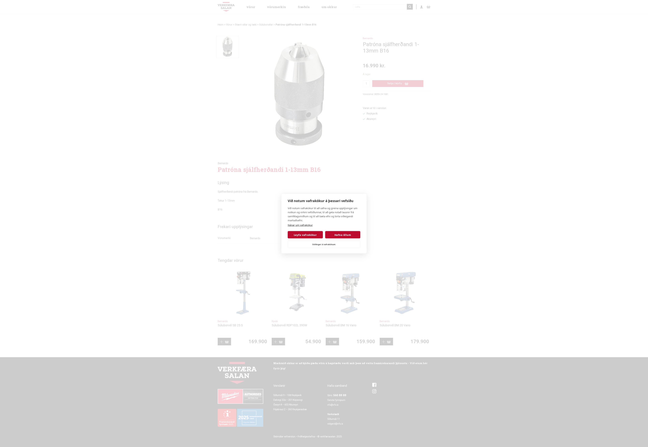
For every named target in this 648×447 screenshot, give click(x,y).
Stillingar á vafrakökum (324, 244)
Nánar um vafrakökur (300, 225)
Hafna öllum (342, 234)
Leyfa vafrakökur (305, 234)
